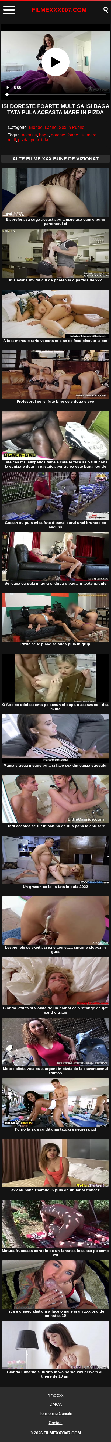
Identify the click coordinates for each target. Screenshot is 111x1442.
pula (35, 140)
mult (12, 140)
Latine (51, 127)
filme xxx (56, 1395)
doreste (58, 135)
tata (44, 140)
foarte (72, 135)
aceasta (29, 135)
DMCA (56, 1404)
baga (44, 135)
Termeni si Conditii (56, 1413)
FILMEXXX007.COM (59, 9)
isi (82, 135)
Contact (56, 1422)
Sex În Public (71, 127)
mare (91, 135)
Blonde (36, 127)
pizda (23, 140)
